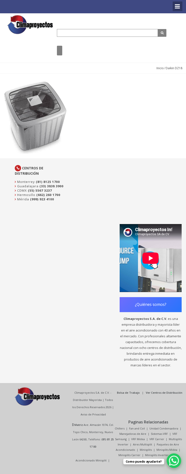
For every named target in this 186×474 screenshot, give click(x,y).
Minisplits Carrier (129, 455)
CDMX (21, 190)
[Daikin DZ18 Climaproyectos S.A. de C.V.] (30, 25)
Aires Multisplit (142, 444)
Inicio (160, 68)
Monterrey (25, 182)
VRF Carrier (156, 439)
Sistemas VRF (159, 434)
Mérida (22, 199)
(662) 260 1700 (48, 195)
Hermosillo (25, 195)
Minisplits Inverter (157, 455)
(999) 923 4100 (42, 199)
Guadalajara (27, 186)
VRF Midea (138, 439)
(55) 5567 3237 (40, 190)
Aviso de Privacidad (93, 414)
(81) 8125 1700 (48, 182)
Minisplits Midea (166, 449)
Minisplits (146, 449)
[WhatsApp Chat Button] (174, 460)
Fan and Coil (137, 428)
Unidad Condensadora (163, 428)
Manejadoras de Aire (132, 434)
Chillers (119, 428)
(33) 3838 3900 (51, 186)
